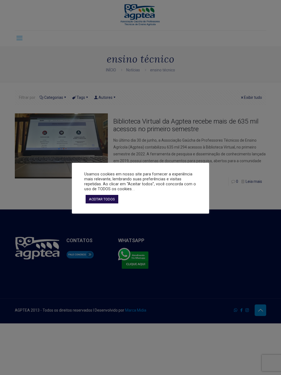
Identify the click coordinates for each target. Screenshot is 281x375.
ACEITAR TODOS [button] (102, 199)
